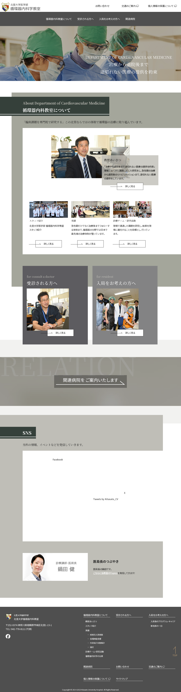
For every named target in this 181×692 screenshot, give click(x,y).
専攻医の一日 (156, 625)
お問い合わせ (102, 6)
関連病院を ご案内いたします (90, 380)
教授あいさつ (91, 621)
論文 (92, 647)
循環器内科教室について (59, 19)
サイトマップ (122, 678)
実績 (87, 630)
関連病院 (130, 19)
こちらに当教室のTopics (105, 573)
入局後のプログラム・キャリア (163, 621)
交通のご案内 (129, 6)
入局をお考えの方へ (109, 19)
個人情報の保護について (161, 6)
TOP (175, 655)
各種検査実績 (95, 638)
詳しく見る (130, 186)
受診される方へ (85, 19)
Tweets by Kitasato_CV (105, 499)
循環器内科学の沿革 (94, 656)
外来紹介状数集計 (97, 643)
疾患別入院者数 (96, 634)
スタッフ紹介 (90, 625)
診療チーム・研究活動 (94, 651)
